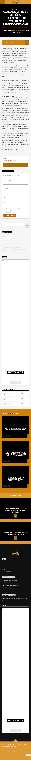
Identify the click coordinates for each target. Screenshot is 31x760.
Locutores (5, 567)
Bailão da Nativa (7, 393)
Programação (6, 565)
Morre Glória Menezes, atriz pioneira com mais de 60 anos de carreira (15, 454)
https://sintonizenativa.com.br (10, 580)
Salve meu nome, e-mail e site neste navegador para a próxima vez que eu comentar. (15, 209)
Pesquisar (3, 222)
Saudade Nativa (7, 403)
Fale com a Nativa (7, 571)
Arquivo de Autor (15, 165)
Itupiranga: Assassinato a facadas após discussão (13, 239)
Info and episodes (15, 382)
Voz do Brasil (6, 398)
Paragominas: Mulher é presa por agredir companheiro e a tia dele (14, 250)
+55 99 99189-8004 (7, 582)
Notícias (5, 569)
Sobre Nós (5, 564)
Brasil (12, 9)
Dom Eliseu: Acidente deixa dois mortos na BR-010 (15, 243)
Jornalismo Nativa (18, 30)
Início (4, 562)
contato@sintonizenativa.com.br (10, 585)
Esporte (18, 9)
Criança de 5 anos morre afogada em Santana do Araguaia (15, 235)
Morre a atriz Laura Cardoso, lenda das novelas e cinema (16, 479)
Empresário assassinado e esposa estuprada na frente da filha (15, 510)
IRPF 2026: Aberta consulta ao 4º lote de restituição (15, 429)
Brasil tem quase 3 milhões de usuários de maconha (16, 533)
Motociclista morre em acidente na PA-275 (14, 247)
